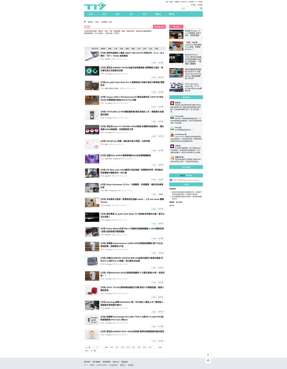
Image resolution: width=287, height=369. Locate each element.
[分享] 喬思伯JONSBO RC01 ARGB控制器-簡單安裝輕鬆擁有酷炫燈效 (132, 331)
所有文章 (95, 48)
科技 (145, 14)
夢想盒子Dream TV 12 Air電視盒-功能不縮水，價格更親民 (193, 33)
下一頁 (93, 350)
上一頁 (88, 347)
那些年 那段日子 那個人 (112, 88)
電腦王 (171, 2)
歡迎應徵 (179, 202)
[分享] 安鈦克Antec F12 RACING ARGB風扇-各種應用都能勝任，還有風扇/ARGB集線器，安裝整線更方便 (132, 128)
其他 (144, 48)
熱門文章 (176, 26)
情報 (133, 48)
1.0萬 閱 (160, 194)
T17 (95, 6)
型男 (118, 14)
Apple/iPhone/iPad (192, 180)
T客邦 (167, 2)
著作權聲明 (96, 362)
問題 (109, 48)
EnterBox (107, 59)
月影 (106, 191)
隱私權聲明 (107, 362)
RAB (106, 144)
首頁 (91, 14)
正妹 (104, 14)
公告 (150, 48)
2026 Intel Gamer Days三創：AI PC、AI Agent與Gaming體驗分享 (193, 87)
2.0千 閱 (160, 121)
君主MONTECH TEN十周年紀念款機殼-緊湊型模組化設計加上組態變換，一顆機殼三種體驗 (193, 59)
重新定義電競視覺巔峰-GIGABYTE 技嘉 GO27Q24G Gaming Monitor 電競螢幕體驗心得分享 (193, 74)
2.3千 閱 (160, 136)
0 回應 (153, 63)
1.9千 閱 (160, 253)
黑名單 (171, 205)
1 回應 (153, 165)
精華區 (103, 48)
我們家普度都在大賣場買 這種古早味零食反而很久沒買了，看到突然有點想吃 (185, 160)
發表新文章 (159, 26)
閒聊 (127, 48)
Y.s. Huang (108, 74)
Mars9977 (108, 176)
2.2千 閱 (160, 63)
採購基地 (177, 2)
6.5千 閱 (160, 312)
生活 (131, 14)
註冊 (200, 5)
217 (150, 347)
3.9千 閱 (160, 165)
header (208, 355)
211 (117, 347)
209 (106, 347)
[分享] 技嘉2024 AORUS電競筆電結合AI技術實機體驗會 (125, 155)
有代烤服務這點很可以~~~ (184, 130)
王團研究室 (181, 180)
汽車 (174, 180)
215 (139, 347)
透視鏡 (200, 2)
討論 (121, 48)
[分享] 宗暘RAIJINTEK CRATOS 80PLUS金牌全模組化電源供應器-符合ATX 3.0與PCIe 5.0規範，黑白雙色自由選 (131, 259)
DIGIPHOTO (184, 2)
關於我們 (87, 362)
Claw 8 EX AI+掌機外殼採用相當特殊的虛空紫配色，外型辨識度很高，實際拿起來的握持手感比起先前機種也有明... (186, 138)
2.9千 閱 (160, 297)
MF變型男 (191, 2)
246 (160, 347)
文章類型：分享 (106, 22)
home (208, 360)
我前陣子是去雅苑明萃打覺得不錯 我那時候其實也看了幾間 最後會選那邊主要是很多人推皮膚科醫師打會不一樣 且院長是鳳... (185, 108)
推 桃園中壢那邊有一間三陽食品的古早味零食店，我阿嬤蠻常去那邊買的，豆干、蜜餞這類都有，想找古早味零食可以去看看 (186, 150)
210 (111, 347)
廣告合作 (116, 362)
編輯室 (171, 14)
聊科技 (90, 22)
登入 (194, 5)
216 (144, 347)
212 (122, 347)
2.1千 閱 (160, 326)
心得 (115, 48)
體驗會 (158, 14)
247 (86, 350)
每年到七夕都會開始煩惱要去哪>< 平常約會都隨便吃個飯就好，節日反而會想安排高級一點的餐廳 (186, 120)
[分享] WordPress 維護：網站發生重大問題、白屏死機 (125, 141)
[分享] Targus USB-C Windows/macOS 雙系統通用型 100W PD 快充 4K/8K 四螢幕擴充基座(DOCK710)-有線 (131, 98)
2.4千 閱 (160, 77)
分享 (138, 48)
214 (133, 347)
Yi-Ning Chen (113, 191)
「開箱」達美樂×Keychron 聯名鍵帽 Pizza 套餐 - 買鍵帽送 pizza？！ (193, 45)
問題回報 (124, 362)
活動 (156, 48)
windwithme (108, 159)
